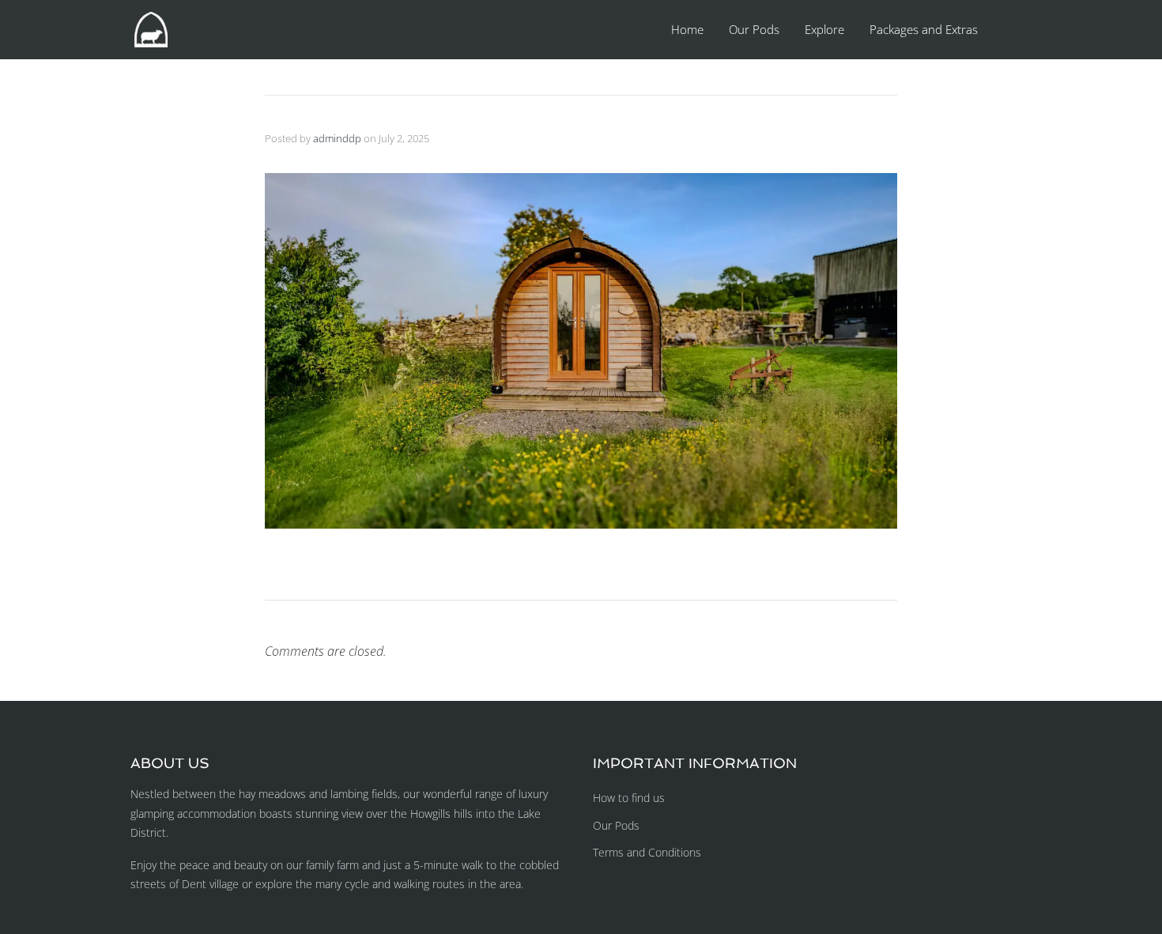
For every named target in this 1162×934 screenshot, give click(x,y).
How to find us (629, 797)
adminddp (337, 138)
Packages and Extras (924, 29)
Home (687, 29)
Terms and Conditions (647, 852)
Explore (824, 29)
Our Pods (754, 29)
